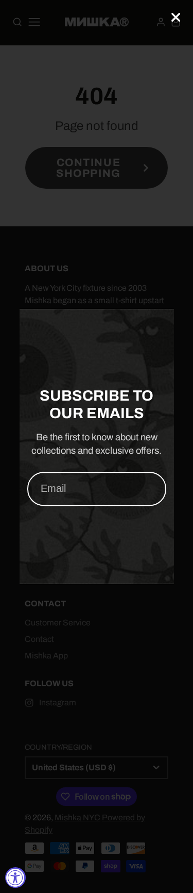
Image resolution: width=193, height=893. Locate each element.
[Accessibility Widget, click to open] (15, 877)
